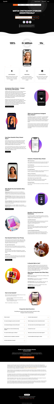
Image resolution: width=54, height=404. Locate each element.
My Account (44, 1)
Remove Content (37, 1)
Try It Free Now (8, 151)
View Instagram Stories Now (9, 106)
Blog (48, 1)
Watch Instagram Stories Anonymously (27, 357)
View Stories (36, 17)
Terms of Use (28, 19)
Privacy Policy (27, 398)
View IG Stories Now (31, 287)
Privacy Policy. (33, 19)
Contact (31, 398)
